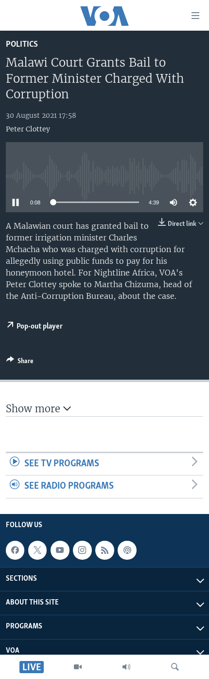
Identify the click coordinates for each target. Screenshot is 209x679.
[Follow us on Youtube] (60, 550)
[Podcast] (127, 550)
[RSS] (104, 550)
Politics (22, 44)
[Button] (20, 362)
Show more (34, 409)
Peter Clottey (28, 129)
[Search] (175, 667)
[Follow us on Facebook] (15, 550)
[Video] (77, 667)
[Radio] (126, 667)
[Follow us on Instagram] (82, 550)
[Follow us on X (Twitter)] (37, 550)
